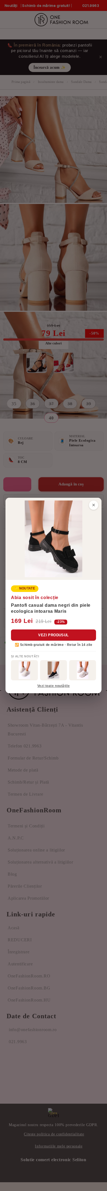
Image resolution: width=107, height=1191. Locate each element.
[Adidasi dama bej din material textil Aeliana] (82, 670)
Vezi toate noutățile (53, 685)
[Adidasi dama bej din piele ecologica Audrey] (24, 670)
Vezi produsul (53, 635)
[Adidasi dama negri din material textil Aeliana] (53, 670)
